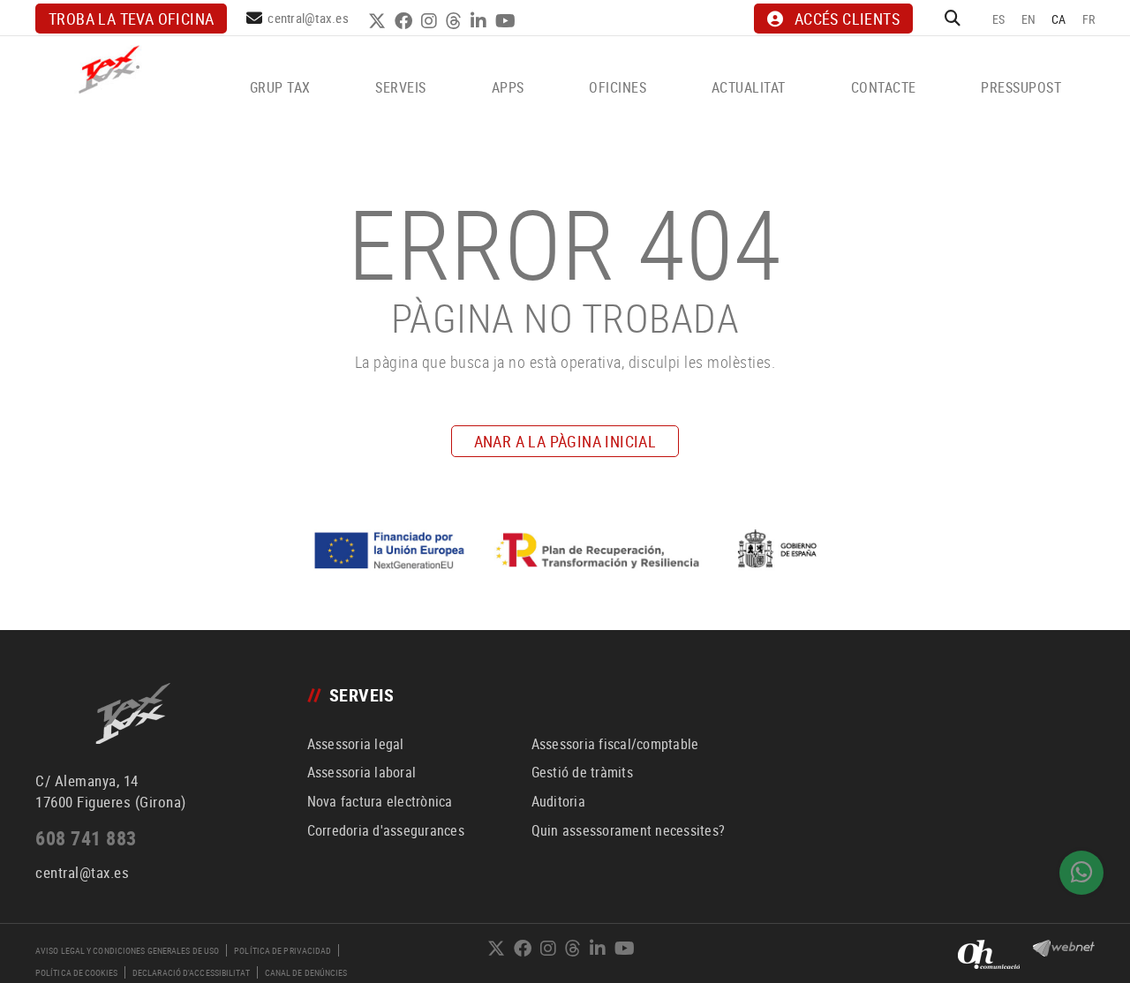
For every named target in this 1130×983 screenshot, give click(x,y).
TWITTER (379, 21)
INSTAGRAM (431, 21)
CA (1058, 19)
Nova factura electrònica (380, 801)
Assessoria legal (355, 744)
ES (999, 19)
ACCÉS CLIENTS (847, 18)
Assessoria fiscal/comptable (615, 744)
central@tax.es (308, 17)
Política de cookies (76, 972)
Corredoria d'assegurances (385, 830)
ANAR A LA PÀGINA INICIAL (565, 441)
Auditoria (558, 801)
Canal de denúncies (306, 972)
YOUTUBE (507, 21)
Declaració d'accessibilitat (191, 972)
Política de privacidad (282, 950)
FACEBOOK (406, 21)
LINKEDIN (481, 21)
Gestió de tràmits (582, 772)
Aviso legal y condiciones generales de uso (127, 950)
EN (1028, 19)
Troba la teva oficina (131, 18)
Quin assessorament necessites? (628, 830)
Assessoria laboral (362, 772)
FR (1089, 19)
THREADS (456, 21)
